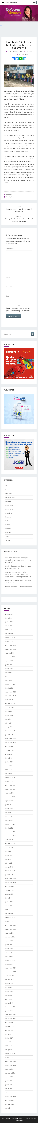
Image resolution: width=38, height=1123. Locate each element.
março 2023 (9, 773)
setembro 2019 (10, 937)
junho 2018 (9, 991)
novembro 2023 (10, 742)
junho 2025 (9, 668)
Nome (8, 277)
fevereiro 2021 (10, 871)
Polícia (7, 525)
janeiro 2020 (9, 921)
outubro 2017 (9, 1022)
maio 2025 (8, 672)
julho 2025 (8, 665)
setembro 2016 (10, 1073)
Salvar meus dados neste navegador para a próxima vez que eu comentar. (18, 309)
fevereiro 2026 (10, 637)
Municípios (8, 513)
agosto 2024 (9, 707)
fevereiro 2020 (10, 917)
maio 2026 (8, 626)
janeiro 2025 (9, 688)
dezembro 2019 (10, 925)
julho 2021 (8, 851)
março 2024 (9, 727)
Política (8, 529)
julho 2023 (8, 758)
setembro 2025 (10, 657)
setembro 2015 (10, 1104)
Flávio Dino (9, 509)
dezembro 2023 (10, 739)
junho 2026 (9, 622)
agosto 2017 (9, 1030)
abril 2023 (8, 770)
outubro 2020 (9, 886)
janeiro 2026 (9, 641)
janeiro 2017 (9, 1057)
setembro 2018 (10, 980)
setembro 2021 (10, 843)
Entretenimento (10, 497)
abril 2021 (8, 863)
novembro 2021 (10, 836)
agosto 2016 (9, 1077)
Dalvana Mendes (9, 2)
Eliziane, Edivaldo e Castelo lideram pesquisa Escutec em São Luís (19, 219)
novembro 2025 (10, 649)
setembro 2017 (10, 1026)
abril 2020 (8, 910)
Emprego (8, 494)
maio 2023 (8, 766)
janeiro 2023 (9, 781)
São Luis (8, 532)
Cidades (7, 486)
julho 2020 (8, 898)
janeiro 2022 (9, 828)
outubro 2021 (9, 840)
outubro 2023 (9, 746)
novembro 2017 (10, 1018)
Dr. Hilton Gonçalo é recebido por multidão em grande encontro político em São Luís (18, 560)
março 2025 (9, 680)
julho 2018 (8, 987)
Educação (8, 490)
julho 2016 (8, 1081)
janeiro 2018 (9, 1011)
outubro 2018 (9, 976)
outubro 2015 (9, 1100)
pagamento (15, 197)
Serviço (7, 540)
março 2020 (9, 914)
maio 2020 (8, 906)
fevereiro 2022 (10, 824)
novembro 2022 (10, 789)
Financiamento (10, 505)
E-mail (9, 287)
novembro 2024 (10, 696)
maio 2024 (8, 719)
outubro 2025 (9, 653)
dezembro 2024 (10, 692)
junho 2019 (9, 948)
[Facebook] (13, 59)
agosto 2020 (9, 894)
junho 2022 (9, 809)
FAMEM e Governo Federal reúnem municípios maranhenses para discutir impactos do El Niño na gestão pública (18, 574)
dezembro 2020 (10, 878)
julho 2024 (8, 711)
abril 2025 (8, 676)
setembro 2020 (10, 890)
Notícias (9, 195)
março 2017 (9, 1050)
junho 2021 (9, 855)
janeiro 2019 (9, 964)
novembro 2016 (10, 1065)
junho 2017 (9, 1038)
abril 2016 (8, 1092)
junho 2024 (9, 715)
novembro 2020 (10, 882)
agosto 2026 (9, 614)
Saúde (7, 536)
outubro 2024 (9, 700)
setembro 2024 (10, 703)
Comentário (10, 249)
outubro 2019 (9, 933)
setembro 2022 (10, 797)
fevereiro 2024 (10, 731)
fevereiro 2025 (10, 684)
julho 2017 (8, 1034)
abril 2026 (8, 630)
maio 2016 (8, 1089)
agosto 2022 (9, 801)
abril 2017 (8, 1046)
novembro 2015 (10, 1096)
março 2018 (9, 1003)
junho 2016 (9, 1085)
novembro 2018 (10, 972)
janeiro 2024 (9, 735)
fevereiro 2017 (10, 1053)
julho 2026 (8, 618)
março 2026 (9, 634)
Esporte (8, 501)
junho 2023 (9, 762)
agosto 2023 (9, 754)
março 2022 (9, 820)
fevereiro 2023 (10, 777)
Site (7, 296)
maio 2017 (8, 1042)
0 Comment (23, 54)
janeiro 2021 (9, 875)
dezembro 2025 (10, 645)
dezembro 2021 (10, 832)
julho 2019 (8, 945)
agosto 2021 (9, 847)
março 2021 (9, 867)
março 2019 (9, 956)
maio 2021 (8, 859)
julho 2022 (8, 805)
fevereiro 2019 (10, 960)
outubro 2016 (9, 1069)
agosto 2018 (9, 984)
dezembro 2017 (10, 1015)
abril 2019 (8, 952)
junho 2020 (9, 902)
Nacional (8, 517)
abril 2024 (8, 723)
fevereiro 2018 (10, 1007)
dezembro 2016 (10, 1061)
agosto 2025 (9, 661)
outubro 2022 (9, 793)
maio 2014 (8, 1108)
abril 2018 (8, 999)
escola (8, 197)
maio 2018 (8, 995)
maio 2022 (8, 812)
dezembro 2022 (10, 785)
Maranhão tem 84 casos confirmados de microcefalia (19, 209)
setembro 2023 (10, 750)
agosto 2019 (9, 941)
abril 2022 (8, 816)
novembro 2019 (10, 929)
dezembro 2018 (10, 968)
